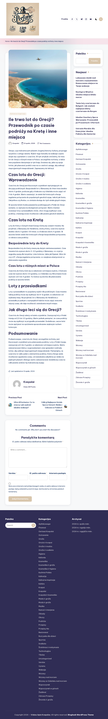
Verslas (79, 331)
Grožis (78, 169)
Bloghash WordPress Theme (81, 715)
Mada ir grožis (82, 247)
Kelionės (79, 193)
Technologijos (82, 316)
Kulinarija (80, 218)
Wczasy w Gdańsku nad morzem (86, 356)
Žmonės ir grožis (83, 382)
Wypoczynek (81, 363)
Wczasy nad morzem (85, 350)
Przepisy (79, 282)
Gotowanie (81, 164)
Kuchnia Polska (82, 213)
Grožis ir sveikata (83, 184)
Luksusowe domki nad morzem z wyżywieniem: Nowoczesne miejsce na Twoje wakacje (87, 82)
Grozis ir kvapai (82, 174)
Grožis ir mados (82, 179)
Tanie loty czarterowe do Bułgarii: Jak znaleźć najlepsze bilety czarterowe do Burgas (87, 107)
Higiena (79, 188)
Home (7, 41)
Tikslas (79, 321)
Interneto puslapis (57, 473)
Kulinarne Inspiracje (18, 114)
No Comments (45, 143)
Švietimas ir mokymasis (86, 311)
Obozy (79, 272)
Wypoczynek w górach (86, 368)
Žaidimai (79, 372)
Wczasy (79, 345)
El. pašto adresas (38, 473)
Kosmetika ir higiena (84, 208)
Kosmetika (80, 198)
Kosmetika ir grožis (84, 203)
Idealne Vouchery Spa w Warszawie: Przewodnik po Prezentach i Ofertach (87, 120)
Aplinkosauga (82, 149)
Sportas (79, 301)
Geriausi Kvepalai (83, 159)
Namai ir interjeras (84, 262)
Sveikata (79, 306)
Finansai (79, 154)
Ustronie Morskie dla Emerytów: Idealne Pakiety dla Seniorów (85, 131)
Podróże (79, 277)
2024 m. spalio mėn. (80, 524)
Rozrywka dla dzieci (84, 296)
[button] (29, 387)
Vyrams (79, 335)
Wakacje (79, 340)
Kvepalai (28, 381)
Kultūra (79, 228)
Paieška (81, 53)
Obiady (79, 267)
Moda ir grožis (82, 252)
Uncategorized (82, 326)
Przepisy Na (81, 286)
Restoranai (80, 291)
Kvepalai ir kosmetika (85, 242)
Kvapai (79, 233)
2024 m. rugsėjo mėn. (81, 527)
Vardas (13, 473)
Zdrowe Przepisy (83, 377)
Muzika (79, 257)
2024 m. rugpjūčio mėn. (82, 531)
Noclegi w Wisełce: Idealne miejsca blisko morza (86, 94)
